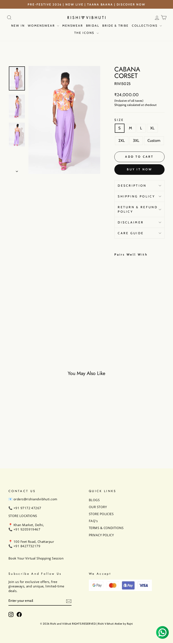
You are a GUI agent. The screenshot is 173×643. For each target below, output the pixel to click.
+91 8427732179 (27, 546)
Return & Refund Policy (138, 209)
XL (152, 128)
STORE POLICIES (101, 514)
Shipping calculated (127, 105)
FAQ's (93, 521)
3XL (136, 140)
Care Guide (131, 233)
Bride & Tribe (115, 25)
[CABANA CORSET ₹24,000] (118, 295)
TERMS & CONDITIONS (106, 528)
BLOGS (94, 500)
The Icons (85, 33)
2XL (121, 140)
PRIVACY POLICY (101, 535)
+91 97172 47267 (27, 508)
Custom (154, 140)
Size (119, 120)
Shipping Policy (136, 196)
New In (18, 25)
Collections (145, 25)
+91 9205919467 (27, 529)
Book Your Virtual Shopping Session (36, 558)
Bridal (92, 25)
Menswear (72, 25)
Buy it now (139, 169)
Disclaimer (131, 222)
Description (132, 185)
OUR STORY (98, 507)
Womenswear (42, 25)
